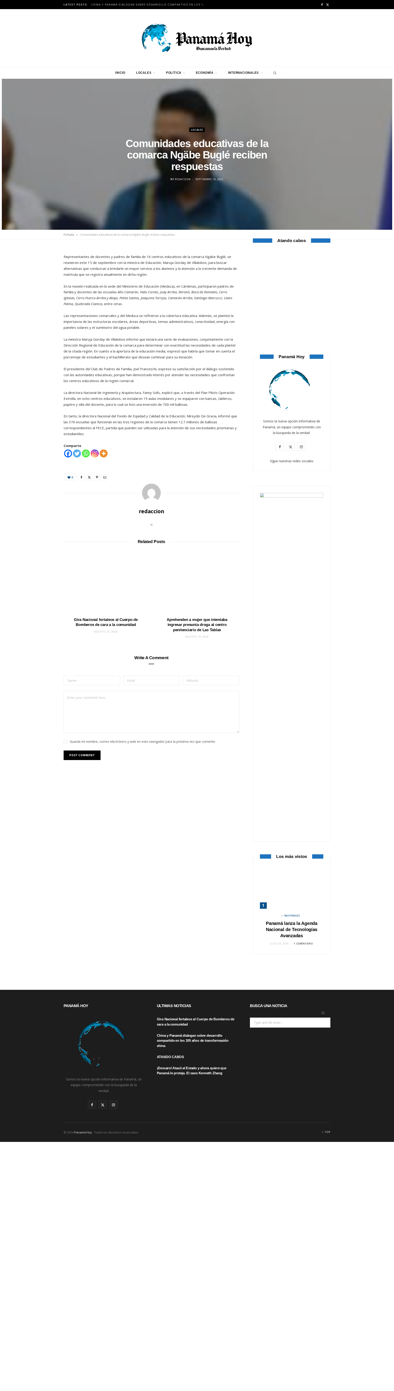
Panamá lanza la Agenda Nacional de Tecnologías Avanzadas (291, 929)
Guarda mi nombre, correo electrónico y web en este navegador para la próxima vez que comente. (143, 741)
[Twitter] (42, 278)
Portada (69, 235)
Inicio (120, 72)
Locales (143, 72)
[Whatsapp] (86, 453)
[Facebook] (42, 266)
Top (327, 1132)
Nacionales (292, 915)
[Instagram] (95, 453)
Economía (204, 72)
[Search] (274, 73)
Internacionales (243, 72)
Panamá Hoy (83, 1132)
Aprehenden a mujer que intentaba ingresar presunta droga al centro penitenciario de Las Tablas (197, 625)
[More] (104, 453)
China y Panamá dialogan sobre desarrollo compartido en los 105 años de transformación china (149, 4)
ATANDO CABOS (292, 317)
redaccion (182, 179)
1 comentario (303, 943)
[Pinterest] (42, 289)
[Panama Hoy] (197, 38)
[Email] (42, 301)
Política (173, 72)
